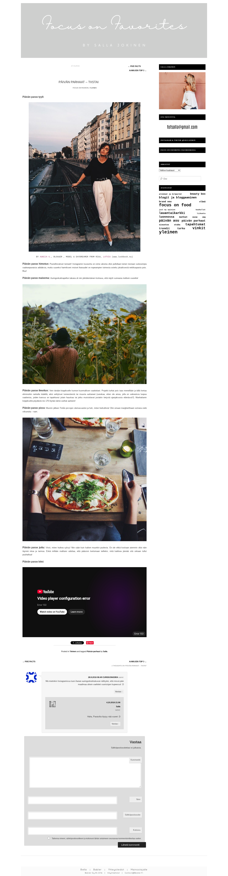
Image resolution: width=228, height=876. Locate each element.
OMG (204, 217)
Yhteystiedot (116, 869)
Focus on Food (175, 205)
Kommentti (135, 760)
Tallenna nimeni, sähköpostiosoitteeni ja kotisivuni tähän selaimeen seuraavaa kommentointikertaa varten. (96, 838)
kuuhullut (201, 210)
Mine (194, 217)
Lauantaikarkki (172, 213)
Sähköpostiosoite (132, 815)
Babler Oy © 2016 (93, 873)
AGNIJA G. (45, 257)
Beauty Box (198, 193)
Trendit (164, 228)
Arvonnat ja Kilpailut (170, 194)
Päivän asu (169, 221)
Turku (181, 228)
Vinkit (199, 228)
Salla (118, 706)
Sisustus (164, 225)
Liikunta (201, 213)
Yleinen (93, 88)
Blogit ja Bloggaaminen (178, 197)
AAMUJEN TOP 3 (138, 662)
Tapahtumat (195, 224)
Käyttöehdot (113, 873)
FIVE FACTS (28, 662)
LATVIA (107, 257)
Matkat (183, 217)
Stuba (177, 225)
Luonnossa (166, 216)
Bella (83, 869)
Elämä (202, 202)
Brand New (165, 201)
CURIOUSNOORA (110, 677)
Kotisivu (136, 830)
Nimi (138, 799)
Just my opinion (167, 210)
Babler (97, 869)
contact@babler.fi (134, 873)
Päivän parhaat (93, 651)
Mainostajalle (139, 869)
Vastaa (119, 691)
